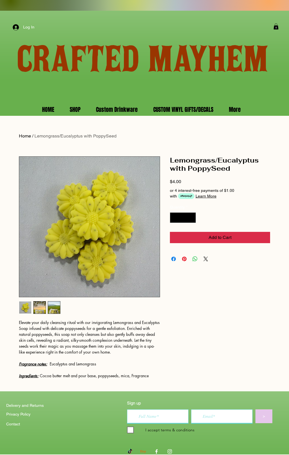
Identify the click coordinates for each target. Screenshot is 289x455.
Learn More (206, 196)
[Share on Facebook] (173, 259)
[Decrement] (174, 218)
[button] (276, 26)
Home (25, 136)
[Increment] (191, 218)
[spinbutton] (183, 218)
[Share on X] (205, 259)
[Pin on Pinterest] (184, 259)
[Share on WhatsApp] (195, 259)
